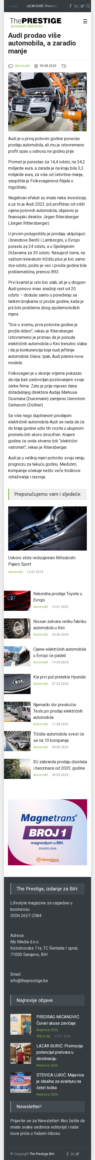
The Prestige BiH (42, 1154)
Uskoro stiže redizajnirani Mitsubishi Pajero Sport (41, 561)
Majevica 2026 (47, 1030)
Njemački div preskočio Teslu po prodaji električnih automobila (58, 711)
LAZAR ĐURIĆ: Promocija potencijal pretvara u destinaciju (59, 1052)
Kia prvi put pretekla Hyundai (59, 677)
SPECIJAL (43, 1036)
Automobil (22, 66)
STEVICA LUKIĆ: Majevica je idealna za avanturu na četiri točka (60, 1081)
